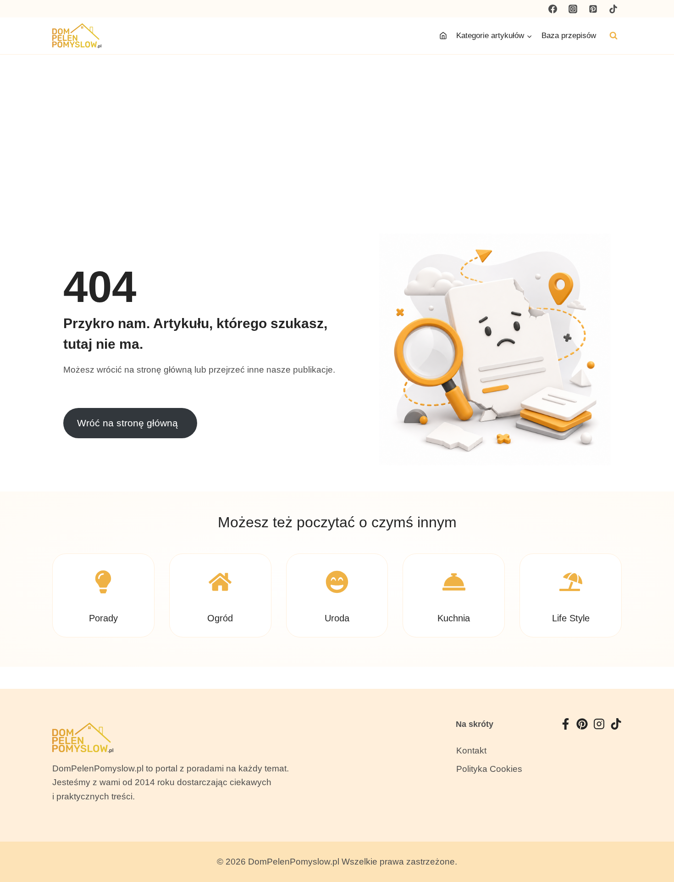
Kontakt (471, 750)
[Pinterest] (593, 8)
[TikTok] (613, 8)
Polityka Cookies (489, 769)
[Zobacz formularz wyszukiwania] (613, 36)
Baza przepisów (568, 35)
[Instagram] (573, 8)
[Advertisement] (337, 123)
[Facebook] (553, 8)
